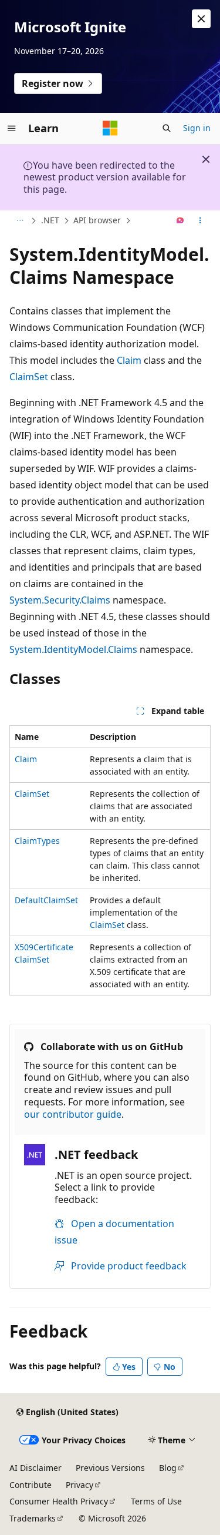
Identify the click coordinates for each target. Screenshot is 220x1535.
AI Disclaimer (35, 1467)
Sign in (197, 127)
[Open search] (166, 128)
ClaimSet (28, 376)
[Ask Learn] (180, 221)
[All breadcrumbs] (19, 221)
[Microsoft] (110, 128)
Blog (168, 1467)
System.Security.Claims (59, 600)
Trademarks (32, 1518)
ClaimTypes (37, 840)
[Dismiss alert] (201, 18)
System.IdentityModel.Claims (73, 649)
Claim (129, 360)
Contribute (30, 1484)
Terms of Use (156, 1501)
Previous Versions (110, 1467)
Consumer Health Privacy (58, 1501)
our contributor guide (72, 1114)
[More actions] (200, 221)
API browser (97, 220)
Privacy (79, 1484)
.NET (50, 220)
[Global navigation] (11, 128)
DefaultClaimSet (46, 900)
